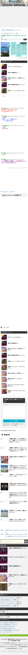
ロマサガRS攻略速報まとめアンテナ (10, 630)
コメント (6, 404)
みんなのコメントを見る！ (8, 191)
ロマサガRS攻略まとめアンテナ (8, 624)
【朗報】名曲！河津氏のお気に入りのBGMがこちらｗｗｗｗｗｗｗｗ (18, 485)
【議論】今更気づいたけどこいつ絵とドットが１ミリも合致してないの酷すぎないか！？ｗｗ (18, 449)
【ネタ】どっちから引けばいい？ (17, 557)
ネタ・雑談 (6, 327)
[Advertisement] (14, 180)
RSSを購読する (5, 635)
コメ (25, 39)
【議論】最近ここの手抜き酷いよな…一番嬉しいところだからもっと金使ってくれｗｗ (18, 440)
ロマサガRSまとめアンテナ (7, 626)
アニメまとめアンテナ (6, 632)
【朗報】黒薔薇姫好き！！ (15, 566)
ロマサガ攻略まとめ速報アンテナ (9, 622)
